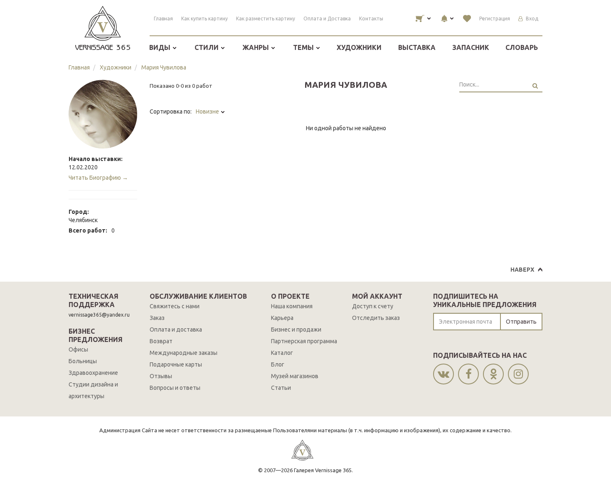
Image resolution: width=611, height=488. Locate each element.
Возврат (161, 341)
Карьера (282, 318)
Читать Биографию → (98, 177)
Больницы (83, 361)
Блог (277, 364)
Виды (160, 47)
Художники (359, 47)
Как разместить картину (265, 18)
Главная (163, 18)
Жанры (256, 47)
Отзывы (161, 376)
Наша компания (292, 306)
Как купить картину (204, 18)
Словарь (521, 47)
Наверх (522, 269)
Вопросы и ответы (175, 387)
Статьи (281, 387)
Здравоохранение (93, 372)
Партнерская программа (304, 341)
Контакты (371, 18)
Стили (207, 47)
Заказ (157, 318)
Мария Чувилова (163, 67)
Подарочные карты (176, 364)
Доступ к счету (372, 306)
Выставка (417, 47)
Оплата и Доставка (327, 18)
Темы (304, 47)
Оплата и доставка (176, 329)
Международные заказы (183, 352)
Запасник (470, 47)
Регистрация (494, 18)
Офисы (78, 349)
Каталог (282, 352)
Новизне (208, 111)
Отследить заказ (376, 318)
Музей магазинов (294, 376)
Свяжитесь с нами (175, 306)
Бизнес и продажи (296, 329)
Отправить (521, 321)
